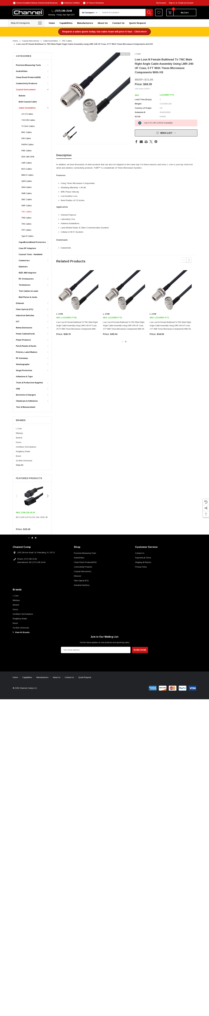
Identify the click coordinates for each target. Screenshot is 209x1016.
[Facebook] (136, 141)
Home (15, 677)
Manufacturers (42, 677)
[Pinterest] (155, 141)
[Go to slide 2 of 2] (126, 341)
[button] (104, 31)
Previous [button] (16, 496)
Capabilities (27, 677)
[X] (151, 141)
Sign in (172, 3)
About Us (56, 677)
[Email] (141, 141)
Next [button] (47, 496)
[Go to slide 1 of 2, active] (122, 341)
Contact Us (69, 677)
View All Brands (22, 632)
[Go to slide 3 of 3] (35, 538)
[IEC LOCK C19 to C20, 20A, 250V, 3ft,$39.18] (32, 496)
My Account (161, 3)
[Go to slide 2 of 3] (32, 538)
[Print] (146, 141)
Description (64, 155)
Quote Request (84, 677)
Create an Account (185, 3)
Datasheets (66, 248)
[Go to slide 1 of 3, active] (29, 538)
